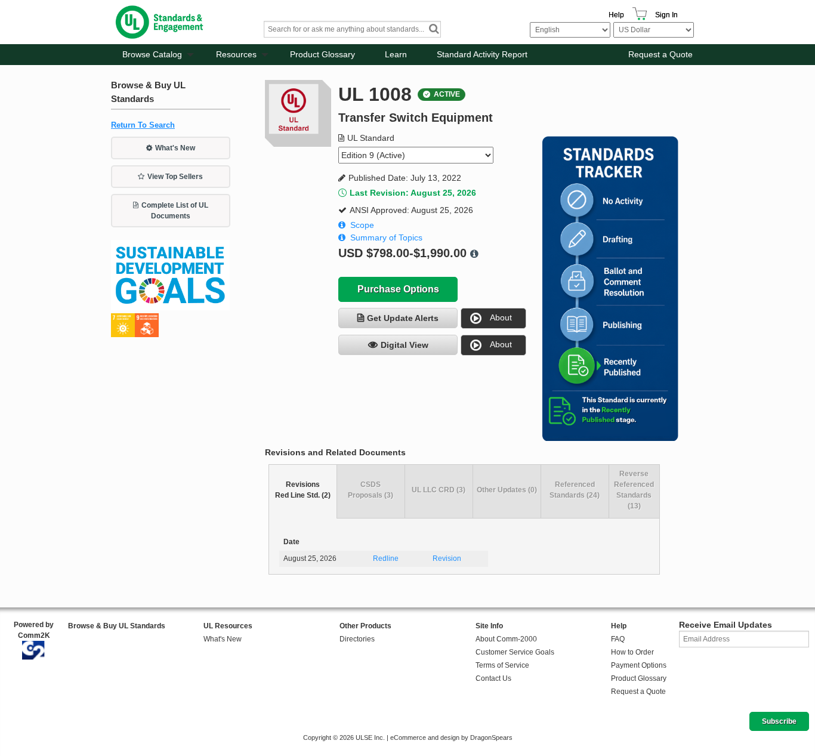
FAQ (618, 639)
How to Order (632, 652)
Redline (386, 558)
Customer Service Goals (515, 652)
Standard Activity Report (482, 54)
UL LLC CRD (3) (438, 490)
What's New (175, 148)
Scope (362, 225)
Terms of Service (502, 665)
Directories (357, 639)
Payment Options (638, 665)
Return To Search (143, 125)
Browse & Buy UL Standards (116, 626)
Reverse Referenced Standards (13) (634, 490)
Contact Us (493, 678)
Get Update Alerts (403, 318)
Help (616, 15)
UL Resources (227, 626)
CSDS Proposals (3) (370, 489)
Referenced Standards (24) (574, 489)
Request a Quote (660, 54)
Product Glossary (322, 54)
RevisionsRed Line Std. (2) (303, 489)
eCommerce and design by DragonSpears (451, 737)
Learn (396, 54)
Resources (236, 54)
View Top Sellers (175, 176)
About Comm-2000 (506, 639)
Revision (447, 558)
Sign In (666, 15)
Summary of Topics (386, 237)
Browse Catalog (152, 54)
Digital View (404, 345)
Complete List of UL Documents (174, 210)
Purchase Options (398, 289)
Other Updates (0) (507, 490)
